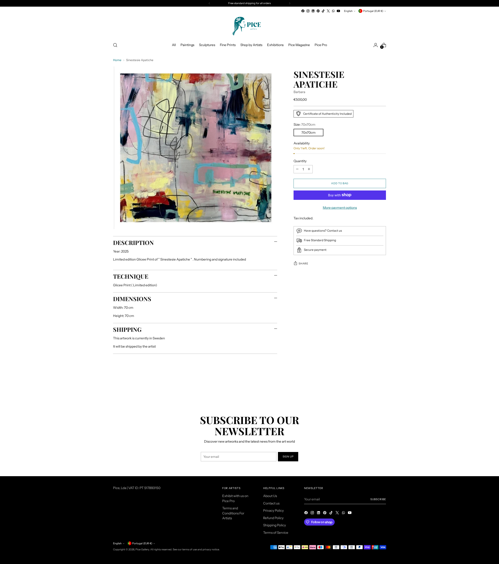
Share (303, 263)
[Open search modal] (115, 45)
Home (117, 60)
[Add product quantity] (308, 169)
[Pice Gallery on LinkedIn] (313, 11)
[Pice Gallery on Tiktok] (323, 11)
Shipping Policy (274, 525)
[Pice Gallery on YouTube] (338, 11)
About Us (270, 496)
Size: (304, 124)
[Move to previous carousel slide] (373, 391)
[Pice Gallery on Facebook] (303, 11)
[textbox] (186, 259)
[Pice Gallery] (249, 26)
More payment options (340, 207)
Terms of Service (275, 533)
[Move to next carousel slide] (382, 390)
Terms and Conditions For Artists (233, 513)
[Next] (289, 3)
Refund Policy (273, 518)
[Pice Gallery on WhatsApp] (333, 11)
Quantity (300, 161)
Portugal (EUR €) (373, 10)
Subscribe (378, 499)
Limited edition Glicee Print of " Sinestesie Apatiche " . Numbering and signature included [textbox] (179, 259)
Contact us (271, 503)
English (348, 10)
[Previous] (209, 3)
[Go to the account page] (376, 45)
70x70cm (308, 132)
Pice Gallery (142, 549)
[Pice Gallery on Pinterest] (318, 11)
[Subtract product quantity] (297, 169)
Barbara (299, 92)
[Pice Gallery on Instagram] (308, 11)
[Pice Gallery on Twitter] (328, 11)
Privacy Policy (273, 510)
